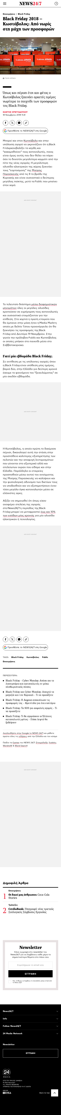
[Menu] (5, 3)
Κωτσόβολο (31, 141)
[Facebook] (5, 123)
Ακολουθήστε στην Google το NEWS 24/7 (23, 733)
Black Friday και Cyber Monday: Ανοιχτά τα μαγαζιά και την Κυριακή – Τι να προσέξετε (30, 693)
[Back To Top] (54, 1092)
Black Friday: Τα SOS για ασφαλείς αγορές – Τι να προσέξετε (31, 709)
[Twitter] (12, 123)
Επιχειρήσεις (9, 14)
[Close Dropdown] (57, 1011)
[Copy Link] (26, 123)
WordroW (7, 746)
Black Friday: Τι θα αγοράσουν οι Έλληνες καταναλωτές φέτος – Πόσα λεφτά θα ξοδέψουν (29, 719)
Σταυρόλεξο (42, 743)
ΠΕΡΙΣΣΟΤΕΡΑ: (10, 676)
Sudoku (52, 743)
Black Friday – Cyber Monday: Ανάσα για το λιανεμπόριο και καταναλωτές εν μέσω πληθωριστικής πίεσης (30, 684)
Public (38, 181)
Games (16, 743)
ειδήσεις (23, 736)
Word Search (21, 746)
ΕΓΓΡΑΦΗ (30, 1053)
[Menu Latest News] (56, 3)
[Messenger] (19, 123)
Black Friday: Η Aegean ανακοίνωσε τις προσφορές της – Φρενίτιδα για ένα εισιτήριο (30, 701)
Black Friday (24, 14)
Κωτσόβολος (33, 657)
